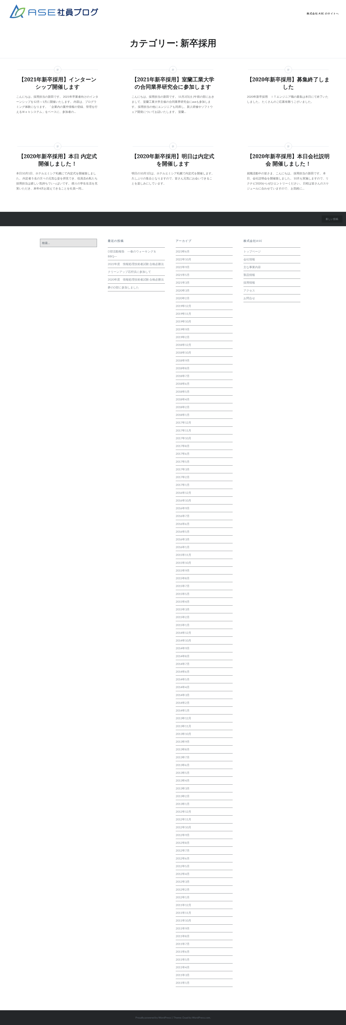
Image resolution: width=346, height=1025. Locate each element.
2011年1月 (183, 982)
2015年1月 (183, 625)
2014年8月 (183, 656)
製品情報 (249, 274)
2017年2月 (183, 477)
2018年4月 (183, 399)
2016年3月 (183, 539)
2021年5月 (183, 274)
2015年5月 (183, 593)
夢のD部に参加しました (123, 287)
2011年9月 (183, 928)
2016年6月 (183, 523)
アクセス (249, 290)
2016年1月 (183, 547)
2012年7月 (183, 850)
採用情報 (249, 282)
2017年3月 (183, 469)
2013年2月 (183, 796)
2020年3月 (183, 290)
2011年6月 (183, 951)
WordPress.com (201, 1017)
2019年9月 (183, 329)
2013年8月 (183, 749)
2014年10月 (183, 640)
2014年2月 (183, 702)
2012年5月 (183, 866)
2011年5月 (183, 959)
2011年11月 (183, 912)
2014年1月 (183, 710)
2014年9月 (183, 648)
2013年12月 (183, 718)
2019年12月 (183, 306)
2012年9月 (183, 835)
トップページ (252, 251)
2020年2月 (183, 298)
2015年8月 (183, 578)
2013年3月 (183, 788)
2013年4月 (183, 780)
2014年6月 (183, 671)
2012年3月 (183, 881)
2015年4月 (183, 601)
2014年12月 (183, 632)
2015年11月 (183, 554)
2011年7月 (183, 943)
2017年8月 (183, 446)
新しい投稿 (332, 218)
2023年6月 (183, 251)
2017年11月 (183, 430)
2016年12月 (183, 492)
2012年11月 (183, 819)
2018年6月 (183, 383)
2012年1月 (183, 897)
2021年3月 (183, 282)
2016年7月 (183, 516)
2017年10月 (183, 438)
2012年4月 (183, 873)
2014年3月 (183, 695)
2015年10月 (183, 562)
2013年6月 (183, 765)
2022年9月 (183, 267)
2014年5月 (183, 679)
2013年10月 (183, 733)
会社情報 (249, 259)
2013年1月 (183, 803)
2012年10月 (183, 827)
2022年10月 (183, 259)
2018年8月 (183, 368)
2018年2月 (183, 407)
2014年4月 (183, 687)
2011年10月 (183, 920)
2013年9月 (183, 741)
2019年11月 (183, 313)
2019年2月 (183, 337)
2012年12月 (183, 811)
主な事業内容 (252, 267)
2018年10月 (183, 352)
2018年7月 (183, 376)
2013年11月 (183, 726)
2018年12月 (183, 344)
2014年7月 (183, 663)
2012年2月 (183, 889)
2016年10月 (183, 500)
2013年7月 (183, 757)
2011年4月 (183, 967)
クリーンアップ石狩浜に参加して (129, 271)
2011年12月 (183, 905)
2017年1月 (183, 484)
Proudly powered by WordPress (153, 1017)
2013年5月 (183, 772)
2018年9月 (183, 360)
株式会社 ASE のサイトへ (323, 13)
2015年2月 (183, 617)
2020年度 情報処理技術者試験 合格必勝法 (136, 279)
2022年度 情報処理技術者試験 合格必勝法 (136, 264)
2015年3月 (183, 609)
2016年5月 (183, 531)
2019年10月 (183, 321)
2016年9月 (183, 508)
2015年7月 (183, 586)
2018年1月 (183, 414)
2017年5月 (183, 461)
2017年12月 (183, 422)
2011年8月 (183, 936)
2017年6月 (183, 453)
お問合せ (249, 298)
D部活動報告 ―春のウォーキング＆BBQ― (132, 254)
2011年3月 (183, 975)
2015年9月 (183, 570)
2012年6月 (183, 858)
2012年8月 (183, 842)
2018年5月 (183, 391)
